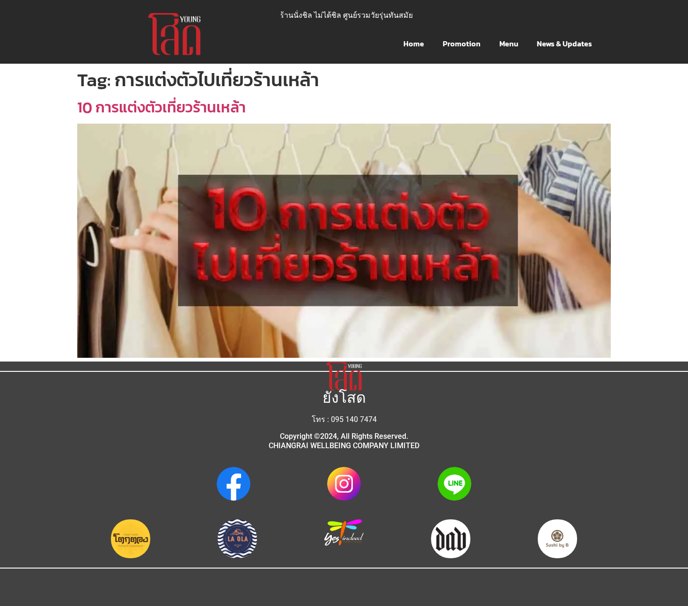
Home (413, 43)
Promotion (462, 43)
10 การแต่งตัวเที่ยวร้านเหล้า (161, 107)
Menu (508, 43)
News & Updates (564, 43)
